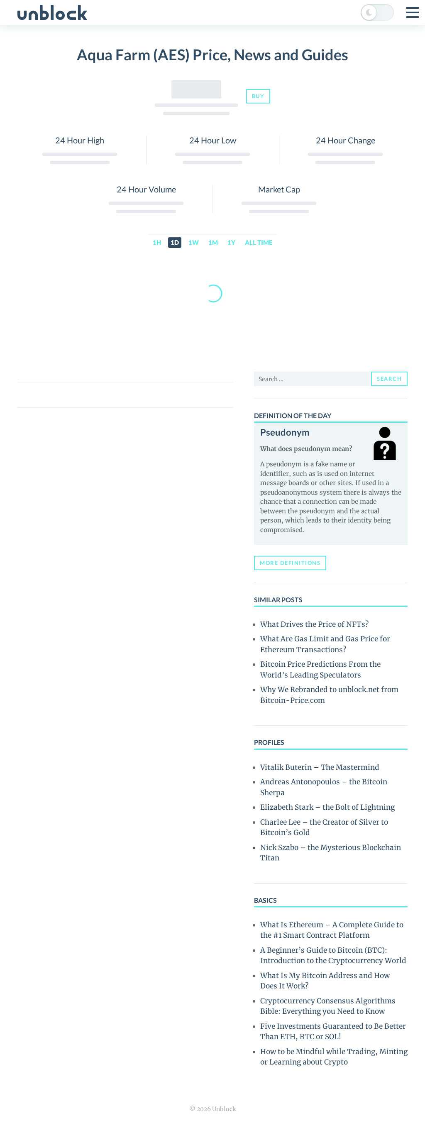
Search (389, 378)
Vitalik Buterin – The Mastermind (319, 767)
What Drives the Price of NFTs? (314, 624)
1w (193, 242)
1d (175, 242)
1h (157, 242)
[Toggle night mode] (377, 12)
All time (258, 242)
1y (231, 242)
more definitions (290, 562)
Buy (258, 96)
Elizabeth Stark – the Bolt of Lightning (327, 807)
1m (213, 242)
